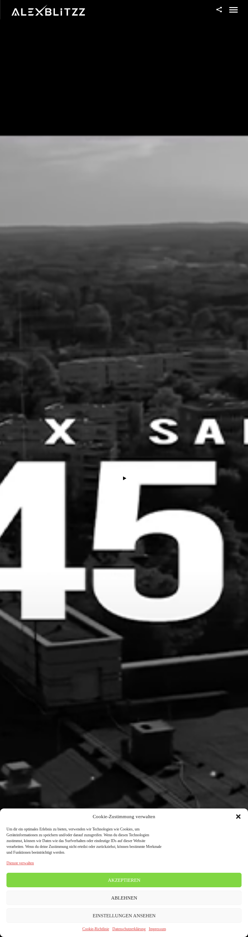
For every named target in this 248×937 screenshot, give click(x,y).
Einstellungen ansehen (124, 915)
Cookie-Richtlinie (95, 929)
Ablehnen (124, 898)
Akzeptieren (124, 880)
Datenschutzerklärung (129, 929)
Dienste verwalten (20, 863)
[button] (238, 816)
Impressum (157, 929)
